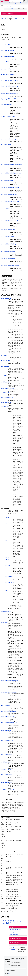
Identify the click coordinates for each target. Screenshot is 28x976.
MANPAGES (6, 0)
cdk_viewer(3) (5, 18)
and (9, 557)
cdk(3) (4, 920)
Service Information (10, 7)
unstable (12, 949)
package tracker (14, 932)
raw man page (14, 934)
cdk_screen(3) (6, 923)
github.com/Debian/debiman (11, 972)
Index (6, 3)
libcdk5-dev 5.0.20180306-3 (17, 959)
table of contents (15, 938)
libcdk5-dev (12, 8)
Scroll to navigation (7, 13)
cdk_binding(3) (11, 920)
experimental (13, 952)
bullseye (7, 8)
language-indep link (15, 929)
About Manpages (14, 3)
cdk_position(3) (17, 922)
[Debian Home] (2, 3)
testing (12, 947)
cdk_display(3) (6, 922)
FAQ (21, 3)
